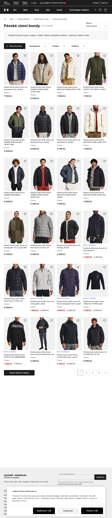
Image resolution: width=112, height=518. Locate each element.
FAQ (5, 511)
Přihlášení (96, 3)
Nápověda (43, 3)
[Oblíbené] (100, 10)
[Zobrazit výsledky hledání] (95, 10)
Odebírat (100, 477)
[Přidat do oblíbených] (25, 56)
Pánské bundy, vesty (41, 19)
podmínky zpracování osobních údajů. (70, 484)
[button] (105, 372)
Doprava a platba (16, 3)
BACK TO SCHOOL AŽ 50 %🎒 (56, 3)
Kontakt (33, 3)
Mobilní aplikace (25, 3)
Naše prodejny (7, 3)
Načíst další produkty (19, 373)
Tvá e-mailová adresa (67, 474)
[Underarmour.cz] (6, 10)
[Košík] (105, 10)
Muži (11, 19)
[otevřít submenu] (18, 10)
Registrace (104, 3)
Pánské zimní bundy (60, 19)
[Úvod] (5, 19)
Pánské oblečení (23, 19)
